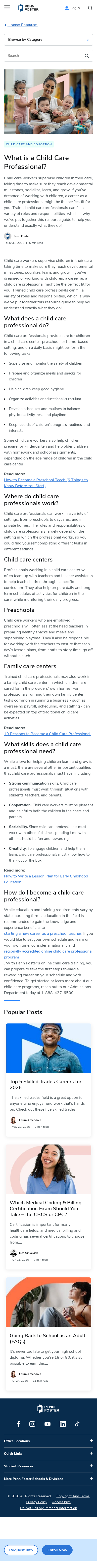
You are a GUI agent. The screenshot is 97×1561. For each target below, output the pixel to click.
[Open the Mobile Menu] (7, 8)
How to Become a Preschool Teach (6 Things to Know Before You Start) (46, 483)
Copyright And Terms (73, 1496)
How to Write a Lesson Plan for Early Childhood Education (46, 879)
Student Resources (18, 1466)
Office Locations (17, 1441)
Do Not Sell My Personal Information (48, 1508)
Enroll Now (57, 1550)
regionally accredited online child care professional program (48, 954)
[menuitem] (28, 8)
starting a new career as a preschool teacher (42, 933)
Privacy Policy (36, 1502)
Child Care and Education (29, 144)
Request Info (21, 1550)
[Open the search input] (90, 8)
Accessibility (61, 1502)
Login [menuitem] (75, 7)
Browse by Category (25, 39)
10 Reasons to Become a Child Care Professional (47, 734)
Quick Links (13, 1454)
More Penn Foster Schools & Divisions (33, 1479)
